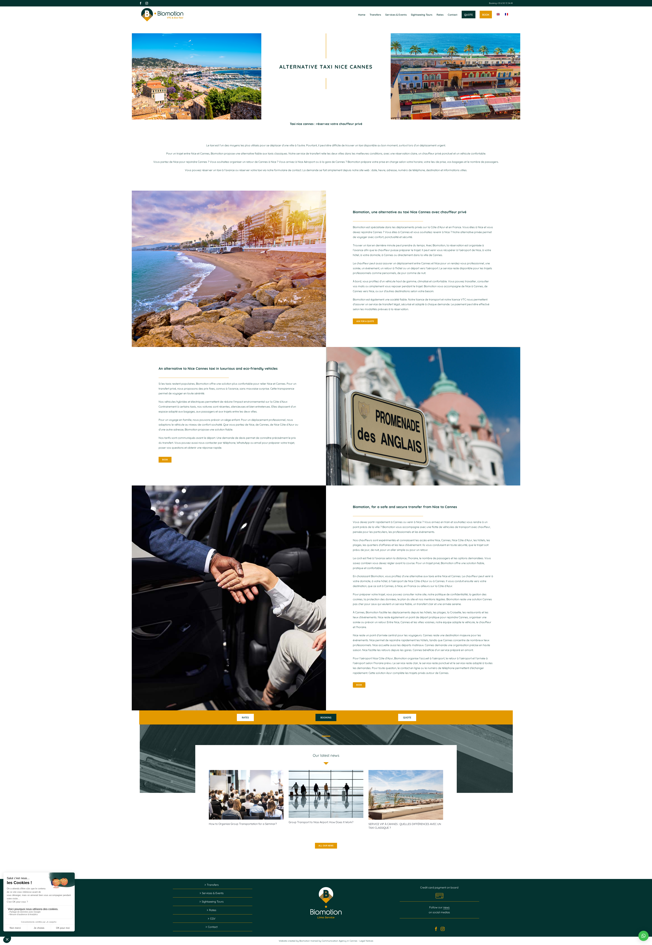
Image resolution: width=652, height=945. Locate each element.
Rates (212, 910)
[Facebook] (436, 929)
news (446, 907)
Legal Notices (366, 940)
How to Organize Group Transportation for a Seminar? (243, 823)
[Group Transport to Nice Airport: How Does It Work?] (326, 794)
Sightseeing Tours (213, 901)
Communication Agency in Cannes (340, 940)
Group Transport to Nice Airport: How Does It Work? (321, 822)
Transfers (213, 884)
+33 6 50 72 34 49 (505, 3)
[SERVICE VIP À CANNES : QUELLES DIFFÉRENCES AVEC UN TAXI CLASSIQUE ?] (405, 795)
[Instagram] (443, 929)
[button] (643, 936)
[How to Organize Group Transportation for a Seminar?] (246, 795)
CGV (212, 918)
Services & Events (213, 893)
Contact (213, 927)
